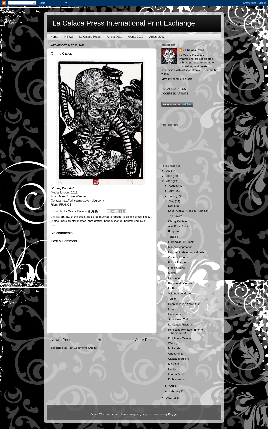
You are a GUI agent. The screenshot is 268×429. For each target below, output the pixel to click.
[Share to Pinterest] (124, 211)
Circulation (174, 278)
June (172, 196)
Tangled (173, 236)
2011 (169, 397)
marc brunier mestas (73, 220)
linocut (147, 216)
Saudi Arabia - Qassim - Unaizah (188, 210)
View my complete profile (176, 78)
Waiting (172, 343)
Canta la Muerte (178, 257)
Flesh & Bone (176, 267)
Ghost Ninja (175, 353)
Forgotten (174, 231)
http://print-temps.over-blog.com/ (83, 200)
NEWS (68, 36)
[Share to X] (117, 211)
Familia (172, 309)
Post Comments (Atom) (82, 347)
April (172, 385)
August (173, 185)
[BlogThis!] (113, 211)
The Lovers (175, 215)
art (62, 216)
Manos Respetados (180, 247)
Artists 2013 (157, 36)
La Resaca (174, 288)
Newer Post (60, 340)
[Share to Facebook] (120, 211)
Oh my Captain (177, 221)
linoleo (55, 220)
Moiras (172, 272)
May (172, 201)
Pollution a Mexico (179, 338)
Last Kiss (173, 205)
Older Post (144, 340)
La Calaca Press (90, 36)
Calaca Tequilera (178, 358)
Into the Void (176, 374)
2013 (169, 176)
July (172, 190)
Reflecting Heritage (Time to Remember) (185, 331)
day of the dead (75, 216)
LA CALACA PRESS (173, 88)
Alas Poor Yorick (178, 226)
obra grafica (95, 220)
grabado (116, 216)
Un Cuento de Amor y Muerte (186, 252)
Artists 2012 (135, 36)
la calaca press (132, 216)
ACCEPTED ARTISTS (174, 93)
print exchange (113, 220)
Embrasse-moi (177, 379)
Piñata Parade (177, 262)
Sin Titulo (174, 363)
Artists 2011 (114, 36)
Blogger (173, 414)
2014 (169, 170)
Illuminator (174, 314)
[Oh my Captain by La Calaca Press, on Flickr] (100, 184)
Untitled (173, 369)
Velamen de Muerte (180, 293)
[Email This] (109, 211)
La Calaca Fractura (180, 324)
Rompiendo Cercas (180, 283)
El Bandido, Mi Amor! (181, 241)
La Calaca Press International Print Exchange (124, 23)
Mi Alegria (174, 348)
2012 (169, 181)
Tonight (172, 298)
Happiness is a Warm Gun (184, 303)
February (175, 391)
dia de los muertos (98, 216)
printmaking (131, 220)
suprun (146, 414)
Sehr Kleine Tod (178, 319)
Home (54, 36)
